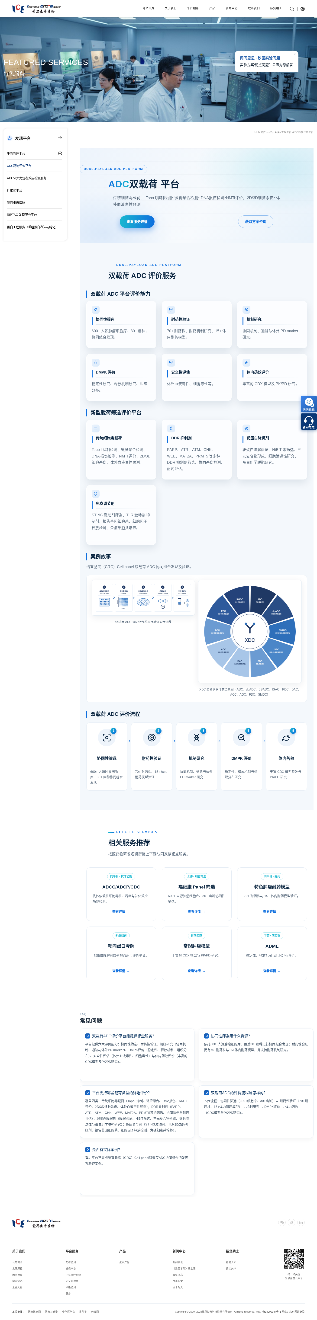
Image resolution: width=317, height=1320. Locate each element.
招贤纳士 (276, 8)
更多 (68, 1293)
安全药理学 (72, 1281)
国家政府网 (34, 1311)
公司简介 (17, 1262)
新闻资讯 (178, 1262)
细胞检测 (71, 1287)
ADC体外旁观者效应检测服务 (26, 178)
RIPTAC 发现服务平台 (22, 215)
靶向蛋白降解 (16, 202)
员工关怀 (231, 1268)
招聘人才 (231, 1262)
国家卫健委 (51, 1311)
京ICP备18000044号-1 (268, 1311)
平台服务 (193, 8)
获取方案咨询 (255, 222)
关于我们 (171, 8)
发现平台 (286, 132)
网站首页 (148, 8)
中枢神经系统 (73, 1274)
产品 (212, 8)
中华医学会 (68, 1311)
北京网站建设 (297, 1311)
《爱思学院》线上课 (184, 1268)
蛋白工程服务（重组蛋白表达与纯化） (32, 227)
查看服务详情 (137, 222)
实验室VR (17, 1281)
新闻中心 (232, 8)
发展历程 (17, 1268)
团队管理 (17, 1274)
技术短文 (178, 1287)
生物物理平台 (16, 153)
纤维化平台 (14, 190)
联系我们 (254, 8)
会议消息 (178, 1274)
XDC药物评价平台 (19, 166)
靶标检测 (71, 1262)
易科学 (83, 1311)
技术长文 (178, 1281)
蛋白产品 (124, 1262)
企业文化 (17, 1287)
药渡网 (95, 1311)
